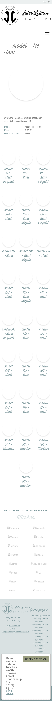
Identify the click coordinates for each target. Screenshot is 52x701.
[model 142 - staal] (26, 318)
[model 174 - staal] (8, 392)
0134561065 (14, 626)
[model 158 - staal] (8, 355)
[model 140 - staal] (43, 277)
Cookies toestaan (36, 659)
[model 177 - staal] (43, 392)
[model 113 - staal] (43, 240)
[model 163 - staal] (43, 355)
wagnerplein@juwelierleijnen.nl (15, 632)
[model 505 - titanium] (43, 429)
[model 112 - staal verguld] (26, 240)
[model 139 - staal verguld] (26, 277)
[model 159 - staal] (26, 355)
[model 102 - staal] (26, 158)
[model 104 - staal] (8, 199)
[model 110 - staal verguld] (43, 199)
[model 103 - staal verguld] (43, 158)
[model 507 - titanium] (26, 466)
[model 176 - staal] (26, 392)
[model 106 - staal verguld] (26, 199)
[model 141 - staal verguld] (8, 318)
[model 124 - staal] (8, 277)
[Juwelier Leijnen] (26, 14)
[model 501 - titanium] (8, 429)
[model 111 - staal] (8, 240)
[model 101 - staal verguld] (8, 158)
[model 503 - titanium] (26, 429)
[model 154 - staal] (43, 318)
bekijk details (9, 692)
